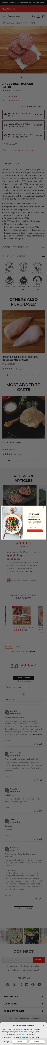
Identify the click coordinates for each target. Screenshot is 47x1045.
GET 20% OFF (35, 531)
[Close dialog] (44, 507)
